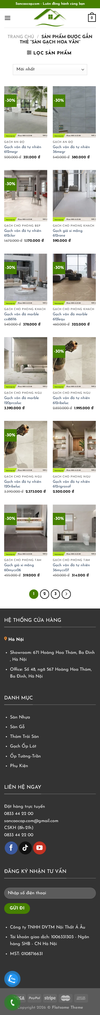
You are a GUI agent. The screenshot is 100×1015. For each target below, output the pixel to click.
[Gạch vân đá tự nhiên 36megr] (74, 112)
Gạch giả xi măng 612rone (67, 233)
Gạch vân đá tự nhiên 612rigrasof (71, 484)
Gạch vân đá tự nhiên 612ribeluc (71, 400)
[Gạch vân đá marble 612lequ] (74, 279)
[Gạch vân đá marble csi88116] (25, 279)
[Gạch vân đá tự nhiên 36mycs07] (74, 530)
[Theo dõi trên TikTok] (25, 847)
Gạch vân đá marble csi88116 (21, 317)
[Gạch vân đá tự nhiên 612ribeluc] (74, 363)
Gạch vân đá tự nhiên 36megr (71, 149)
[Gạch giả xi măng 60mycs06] (25, 530)
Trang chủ (21, 37)
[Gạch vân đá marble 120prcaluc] (25, 363)
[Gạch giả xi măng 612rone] (74, 195)
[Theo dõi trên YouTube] (39, 847)
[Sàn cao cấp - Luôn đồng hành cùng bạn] (50, 18)
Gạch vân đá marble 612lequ (70, 317)
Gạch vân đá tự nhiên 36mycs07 (71, 567)
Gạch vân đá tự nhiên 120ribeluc (22, 484)
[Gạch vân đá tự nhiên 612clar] (25, 195)
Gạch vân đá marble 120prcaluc (21, 400)
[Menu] (7, 18)
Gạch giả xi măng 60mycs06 (19, 567)
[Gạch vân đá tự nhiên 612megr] (25, 112)
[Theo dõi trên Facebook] (11, 847)
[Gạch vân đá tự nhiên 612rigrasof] (74, 446)
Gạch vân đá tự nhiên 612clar (22, 233)
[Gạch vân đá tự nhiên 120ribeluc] (25, 446)
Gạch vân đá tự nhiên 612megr (22, 149)
